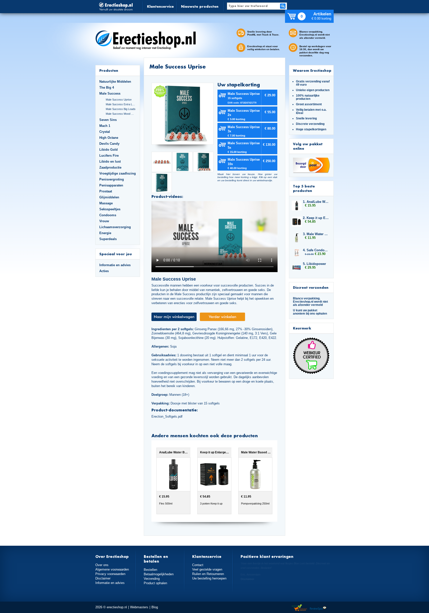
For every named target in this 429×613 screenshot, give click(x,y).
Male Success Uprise (119, 99)
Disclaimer (102, 578)
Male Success (109, 93)
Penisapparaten (111, 185)
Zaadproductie (110, 167)
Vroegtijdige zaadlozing (117, 173)
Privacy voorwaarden (110, 574)
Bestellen (150, 570)
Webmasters (139, 607)
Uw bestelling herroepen (209, 578)
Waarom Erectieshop (312, 70)
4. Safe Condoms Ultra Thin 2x (316, 250)
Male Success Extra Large (121, 104)
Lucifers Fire (109, 155)
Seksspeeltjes (109, 209)
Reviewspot (318, 608)
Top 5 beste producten (304, 188)
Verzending (152, 578)
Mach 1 (104, 126)
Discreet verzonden (310, 287)
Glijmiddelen (109, 197)
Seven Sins (108, 120)
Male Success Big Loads (121, 109)
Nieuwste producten (199, 6)
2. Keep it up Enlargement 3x (316, 218)
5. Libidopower (314, 264)
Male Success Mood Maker (121, 113)
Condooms (107, 215)
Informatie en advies (115, 265)
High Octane (108, 138)
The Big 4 (106, 87)
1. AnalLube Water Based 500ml (316, 202)
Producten (108, 70)
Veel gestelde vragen (207, 569)
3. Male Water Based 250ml (316, 234)
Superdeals (108, 239)
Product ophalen (155, 583)
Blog (154, 607)
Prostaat (105, 191)
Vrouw (104, 221)
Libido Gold (108, 149)
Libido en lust (110, 161)
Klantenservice (160, 6)
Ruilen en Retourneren (208, 574)
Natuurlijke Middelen (115, 81)
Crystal (104, 132)
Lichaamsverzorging (115, 227)
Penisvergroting (111, 179)
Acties (104, 271)
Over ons (101, 565)
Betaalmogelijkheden (159, 574)
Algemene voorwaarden (112, 569)
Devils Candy (109, 143)
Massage (106, 203)
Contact (197, 565)
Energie (105, 233)
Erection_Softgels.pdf (166, 416)
